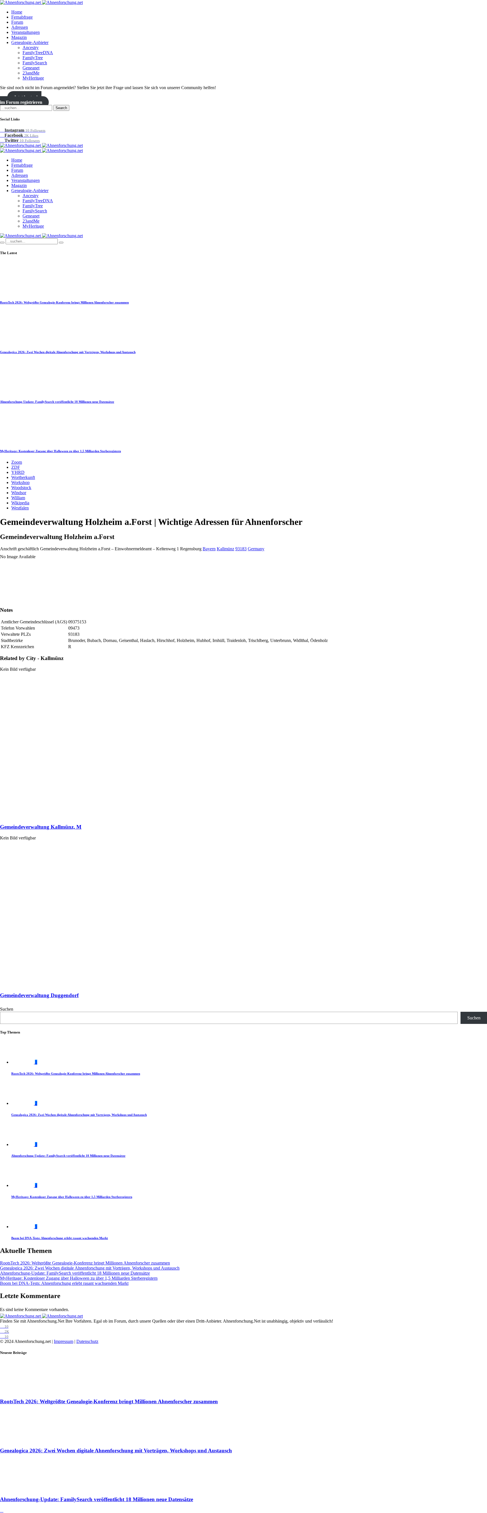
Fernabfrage (22, 17)
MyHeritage (33, 78)
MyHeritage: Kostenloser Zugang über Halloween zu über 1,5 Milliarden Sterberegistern (60, 451)
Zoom (16, 462)
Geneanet (31, 67)
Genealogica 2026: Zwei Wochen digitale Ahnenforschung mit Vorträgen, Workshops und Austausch (68, 352)
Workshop (20, 482)
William (18, 497)
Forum (17, 22)
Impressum (63, 1341)
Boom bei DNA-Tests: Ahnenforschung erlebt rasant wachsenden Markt (59, 1238)
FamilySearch (35, 62)
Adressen (19, 27)
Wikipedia (20, 502)
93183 (241, 548)
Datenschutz (87, 1341)
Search (61, 108)
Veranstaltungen (25, 32)
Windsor (18, 492)
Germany (256, 548)
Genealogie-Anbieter (29, 42)
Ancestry (31, 47)
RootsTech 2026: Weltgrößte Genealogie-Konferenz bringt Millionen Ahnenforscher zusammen (64, 302)
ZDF (15, 467)
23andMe (31, 73)
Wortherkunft (23, 477)
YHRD (18, 472)
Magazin (19, 37)
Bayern (209, 548)
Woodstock (21, 487)
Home (16, 12)
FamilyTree (33, 57)
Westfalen (20, 507)
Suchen (6, 1009)
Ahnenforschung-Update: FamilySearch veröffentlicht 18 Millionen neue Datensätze (57, 401)
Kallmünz (225, 548)
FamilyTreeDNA (38, 52)
